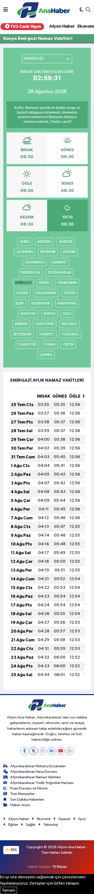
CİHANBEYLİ (34, 262)
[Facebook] (24, 751)
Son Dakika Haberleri (27, 799)
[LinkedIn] (51, 751)
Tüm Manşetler (22, 794)
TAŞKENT (46, 334)
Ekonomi (43, 819)
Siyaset (64, 819)
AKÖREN (44, 241)
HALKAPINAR (46, 293)
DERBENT (59, 262)
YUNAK (49, 344)
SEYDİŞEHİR (22, 334)
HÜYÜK (69, 293)
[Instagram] (42, 751)
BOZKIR (69, 252)
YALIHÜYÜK (27, 344)
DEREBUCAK (30, 272)
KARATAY (28, 313)
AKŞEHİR (65, 241)
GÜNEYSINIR (67, 283)
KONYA (49, 313)
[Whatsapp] (69, 751)
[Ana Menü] (5, 10)
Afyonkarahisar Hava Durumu (33, 772)
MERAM (21, 324)
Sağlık (30, 825)
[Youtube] (60, 751)
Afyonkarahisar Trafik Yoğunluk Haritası (41, 783)
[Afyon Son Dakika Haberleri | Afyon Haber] (43, 10)
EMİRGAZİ (23, 283)
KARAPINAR (66, 303)
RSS (13, 850)
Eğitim (13, 825)
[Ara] (88, 10)
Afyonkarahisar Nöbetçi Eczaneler (38, 766)
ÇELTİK (68, 344)
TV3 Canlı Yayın (25, 26)
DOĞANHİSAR (59, 272)
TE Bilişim (59, 867)
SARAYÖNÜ (44, 324)
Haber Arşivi (20, 805)
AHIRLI (25, 241)
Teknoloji (50, 825)
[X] (33, 751)
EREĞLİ (44, 283)
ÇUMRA (46, 355)
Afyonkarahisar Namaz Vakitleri (35, 777)
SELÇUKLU (69, 324)
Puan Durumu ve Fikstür (29, 788)
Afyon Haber (62, 26)
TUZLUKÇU (70, 334)
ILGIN (20, 303)
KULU (67, 313)
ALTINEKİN (25, 252)
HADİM (22, 293)
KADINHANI (40, 303)
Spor (82, 819)
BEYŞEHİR (47, 252)
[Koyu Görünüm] (81, 10)
